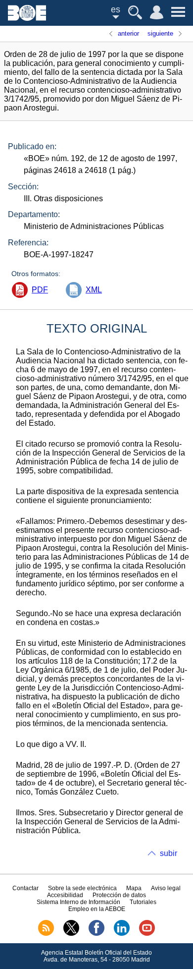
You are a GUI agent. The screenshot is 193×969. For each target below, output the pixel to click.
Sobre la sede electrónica (82, 888)
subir (168, 853)
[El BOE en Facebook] (96, 933)
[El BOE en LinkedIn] (122, 933)
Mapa (134, 888)
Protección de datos (119, 895)
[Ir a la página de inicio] (27, 18)
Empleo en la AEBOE (96, 909)
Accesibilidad (65, 895)
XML (94, 289)
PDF (40, 289)
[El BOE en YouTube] (147, 933)
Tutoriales (143, 902)
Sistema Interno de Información (78, 902)
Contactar (25, 888)
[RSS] (46, 933)
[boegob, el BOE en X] (71, 933)
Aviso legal (166, 888)
